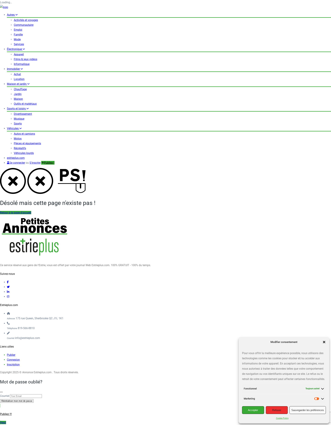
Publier (11, 355)
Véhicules (13, 128)
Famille (18, 34)
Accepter (253, 410)
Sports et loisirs (16, 108)
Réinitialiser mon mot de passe (16, 401)
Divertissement (23, 114)
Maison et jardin (17, 84)
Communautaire (23, 25)
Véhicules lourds (24, 153)
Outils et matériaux (25, 103)
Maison (18, 99)
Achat (17, 74)
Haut (3, 422)
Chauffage (20, 89)
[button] (324, 342)
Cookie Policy (282, 418)
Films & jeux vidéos (25, 59)
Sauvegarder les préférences (307, 410)
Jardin (18, 94)
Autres (11, 14)
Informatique (21, 64)
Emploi (18, 29)
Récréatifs (20, 148)
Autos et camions (24, 133)
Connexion (13, 359)
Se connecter (17, 162)
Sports (18, 123)
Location (19, 79)
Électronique (15, 49)
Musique (19, 118)
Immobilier (14, 69)
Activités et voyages (26, 20)
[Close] (1, 392)
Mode (17, 39)
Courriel (4, 396)
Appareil (19, 54)
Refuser (276, 410)
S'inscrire (35, 162)
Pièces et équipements (27, 143)
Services (19, 44)
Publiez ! (49, 162)
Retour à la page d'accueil (15, 212)
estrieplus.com (16, 158)
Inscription (13, 364)
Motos (18, 138)
